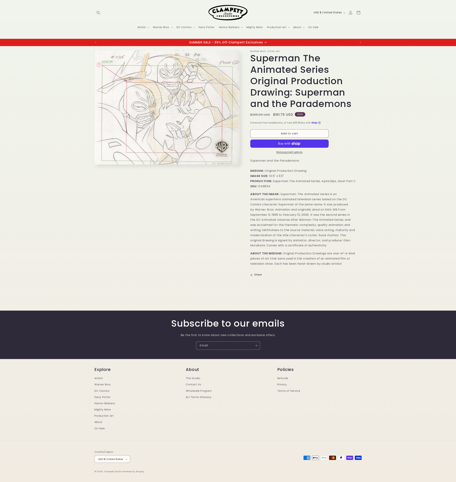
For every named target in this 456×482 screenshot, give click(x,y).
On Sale (99, 428)
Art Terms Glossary (198, 397)
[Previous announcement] (96, 42)
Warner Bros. (102, 384)
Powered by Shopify (133, 471)
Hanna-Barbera (104, 403)
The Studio (193, 378)
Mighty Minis (102, 409)
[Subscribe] (256, 345)
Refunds (282, 378)
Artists (98, 378)
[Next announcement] (360, 42)
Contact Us (193, 384)
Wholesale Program (199, 390)
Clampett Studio (113, 471)
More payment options (289, 152)
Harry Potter (102, 397)
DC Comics (101, 390)
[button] (98, 13)
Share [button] (258, 274)
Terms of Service (288, 390)
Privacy (282, 384)
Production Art (104, 416)
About (98, 422)
